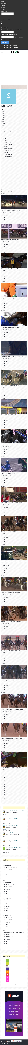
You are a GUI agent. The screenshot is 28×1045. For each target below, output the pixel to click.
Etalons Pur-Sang (8, 148)
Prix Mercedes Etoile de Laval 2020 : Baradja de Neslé (12, 709)
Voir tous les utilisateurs (14, 984)
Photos (3, 7)
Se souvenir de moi (7, 39)
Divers (5, 140)
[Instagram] (13, 1043)
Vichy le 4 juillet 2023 (7, 882)
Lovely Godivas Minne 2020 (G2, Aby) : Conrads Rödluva (12, 356)
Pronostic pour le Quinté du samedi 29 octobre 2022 (13, 932)
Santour (6, 105)
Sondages (3, 9)
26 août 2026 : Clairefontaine (13, 833)
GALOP (9, 812)
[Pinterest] (7, 1043)
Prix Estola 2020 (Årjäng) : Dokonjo (8, 473)
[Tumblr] (10, 1043)
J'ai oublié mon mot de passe (11, 47)
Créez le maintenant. (18, 29)
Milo (5, 814)
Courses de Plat (14, 812)
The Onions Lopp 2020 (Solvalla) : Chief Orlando (11, 444)
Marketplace (4, 11)
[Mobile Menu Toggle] (2, 52)
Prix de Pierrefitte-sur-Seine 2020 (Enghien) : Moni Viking (12, 531)
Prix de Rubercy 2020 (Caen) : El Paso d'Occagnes (11, 621)
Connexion (5, 43)
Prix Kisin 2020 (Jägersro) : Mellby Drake (9, 414)
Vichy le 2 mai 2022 (7, 915)
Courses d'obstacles (9, 144)
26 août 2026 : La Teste (12, 825)
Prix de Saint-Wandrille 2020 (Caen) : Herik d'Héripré (11, 650)
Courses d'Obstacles (15, 834)
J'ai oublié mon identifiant (10, 45)
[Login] (1, 25)
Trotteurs (6, 152)
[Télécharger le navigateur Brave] (16, 1041)
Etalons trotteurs (8, 156)
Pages (2, 1)
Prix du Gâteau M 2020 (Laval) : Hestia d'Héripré (11, 767)
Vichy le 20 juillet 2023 (7, 865)
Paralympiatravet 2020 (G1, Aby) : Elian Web (10, 268)
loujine (5, 851)
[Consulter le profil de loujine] (4, 848)
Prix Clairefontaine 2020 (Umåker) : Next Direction (11, 502)
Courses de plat (8, 142)
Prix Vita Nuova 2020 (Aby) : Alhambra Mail (10, 385)
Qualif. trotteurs (8, 154)
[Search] (2, 23)
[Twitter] (5, 1043)
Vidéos (3, 5)
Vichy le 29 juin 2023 (7, 898)
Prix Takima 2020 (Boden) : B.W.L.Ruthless (10, 239)
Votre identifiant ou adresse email (9, 34)
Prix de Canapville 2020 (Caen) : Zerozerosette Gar (11, 680)
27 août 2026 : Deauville (12, 818)
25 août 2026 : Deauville (12, 840)
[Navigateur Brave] (14, 1013)
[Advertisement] (14, 69)
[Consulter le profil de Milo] (4, 811)
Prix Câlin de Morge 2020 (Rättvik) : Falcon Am (10, 210)
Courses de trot (7, 150)
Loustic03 (9, 869)
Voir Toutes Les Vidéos (14, 947)
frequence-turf (10, 936)
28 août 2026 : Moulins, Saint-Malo (15, 811)
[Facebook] (2, 1043)
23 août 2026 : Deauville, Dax (14, 847)
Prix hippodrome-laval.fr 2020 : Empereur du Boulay (11, 738)
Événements (4, 3)
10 (4, 800)
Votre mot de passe (18, 37)
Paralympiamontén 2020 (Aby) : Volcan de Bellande (11, 298)
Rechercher (7, 19)
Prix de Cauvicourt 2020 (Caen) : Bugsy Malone (10, 592)
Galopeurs (6, 146)
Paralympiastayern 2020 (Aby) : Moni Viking (10, 327)
